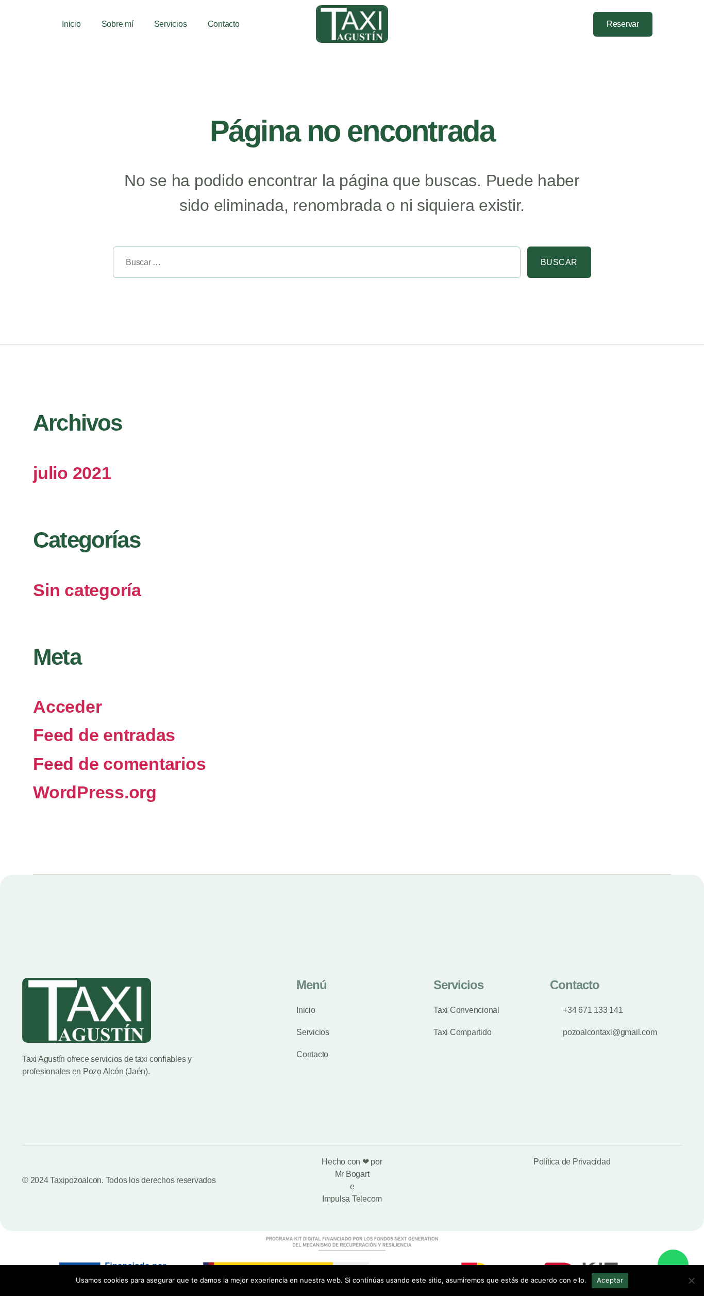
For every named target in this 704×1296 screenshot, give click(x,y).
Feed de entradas (104, 735)
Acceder (67, 706)
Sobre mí (117, 24)
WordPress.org (95, 792)
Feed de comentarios (119, 764)
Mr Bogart (352, 1174)
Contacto (224, 24)
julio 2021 (72, 473)
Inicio (71, 24)
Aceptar (610, 1280)
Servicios (170, 24)
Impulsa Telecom (352, 1198)
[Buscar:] (313, 266)
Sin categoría (87, 590)
